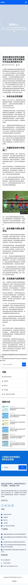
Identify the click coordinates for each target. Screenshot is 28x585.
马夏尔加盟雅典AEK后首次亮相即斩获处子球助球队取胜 (18, 415)
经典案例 (6, 381)
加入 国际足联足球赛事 (9, 394)
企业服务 (6, 390)
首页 (3, 27)
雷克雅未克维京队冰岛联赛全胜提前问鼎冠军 (14, 542)
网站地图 (14, 581)
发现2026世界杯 (8, 377)
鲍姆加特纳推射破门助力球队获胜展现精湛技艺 (14, 534)
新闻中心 (6, 385)
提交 (22, 467)
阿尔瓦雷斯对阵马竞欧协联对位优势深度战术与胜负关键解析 (17, 436)
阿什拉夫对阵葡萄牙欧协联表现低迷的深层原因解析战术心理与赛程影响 (17, 444)
